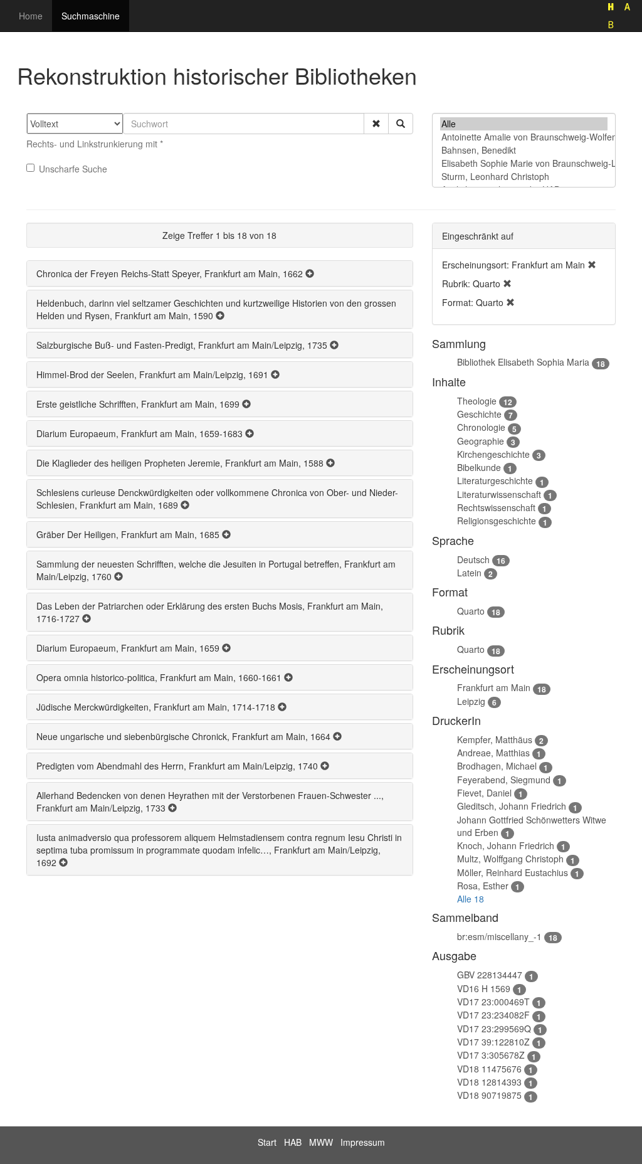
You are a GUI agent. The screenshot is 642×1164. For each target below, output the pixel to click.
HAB (293, 1142)
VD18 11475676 (489, 1068)
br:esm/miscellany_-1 (499, 936)
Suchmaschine (90, 15)
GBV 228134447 (489, 974)
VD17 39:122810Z (493, 1041)
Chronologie (481, 427)
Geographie (480, 441)
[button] (376, 123)
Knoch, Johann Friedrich (505, 845)
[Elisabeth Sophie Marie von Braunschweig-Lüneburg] (524, 163)
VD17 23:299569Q (494, 1028)
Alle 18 (470, 898)
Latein (469, 572)
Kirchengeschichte (493, 454)
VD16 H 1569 (483, 988)
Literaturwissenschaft (499, 494)
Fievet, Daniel (484, 792)
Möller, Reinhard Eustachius (512, 872)
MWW (321, 1142)
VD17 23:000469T (493, 1001)
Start (267, 1142)
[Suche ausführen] (400, 123)
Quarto (471, 611)
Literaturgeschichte (495, 480)
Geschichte (479, 414)
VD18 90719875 (489, 1095)
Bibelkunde (479, 467)
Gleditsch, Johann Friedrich (511, 806)
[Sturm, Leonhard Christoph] (524, 176)
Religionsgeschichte (496, 520)
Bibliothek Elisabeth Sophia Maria (523, 362)
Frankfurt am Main (493, 687)
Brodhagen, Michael (497, 765)
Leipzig (471, 701)
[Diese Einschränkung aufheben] (591, 264)
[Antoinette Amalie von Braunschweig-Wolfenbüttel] (524, 137)
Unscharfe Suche (73, 168)
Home (31, 15)
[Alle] (524, 123)
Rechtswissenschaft (496, 507)
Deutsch (473, 559)
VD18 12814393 (489, 1082)
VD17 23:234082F (493, 1014)
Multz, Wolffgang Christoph (510, 858)
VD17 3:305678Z (491, 1055)
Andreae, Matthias (493, 752)
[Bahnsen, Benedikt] (524, 150)
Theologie (477, 400)
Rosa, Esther (482, 885)
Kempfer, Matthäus (494, 739)
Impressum (362, 1142)
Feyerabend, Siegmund (503, 779)
